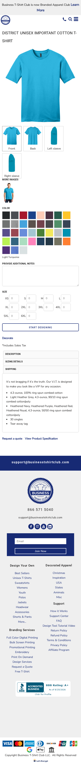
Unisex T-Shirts (22, 578)
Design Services (22, 662)
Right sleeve (11, 176)
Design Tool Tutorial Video (59, 626)
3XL (40, 307)
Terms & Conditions (59, 640)
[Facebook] (31, 526)
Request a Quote (22, 667)
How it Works (59, 611)
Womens (22, 588)
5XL (6, 316)
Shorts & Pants (22, 617)
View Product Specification (41, 438)
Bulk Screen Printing (22, 642)
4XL (58, 307)
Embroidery (22, 652)
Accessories (22, 612)
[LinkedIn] (50, 526)
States (59, 587)
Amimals (58, 592)
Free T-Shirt (22, 671)
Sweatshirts (22, 583)
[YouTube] (43, 526)
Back (33, 148)
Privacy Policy (59, 645)
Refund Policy (59, 635)
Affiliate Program (58, 650)
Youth (22, 593)
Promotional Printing (22, 647)
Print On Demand (22, 657)
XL (7, 307)
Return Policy (59, 630)
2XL (23, 307)
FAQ (59, 621)
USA (59, 583)
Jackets (22, 602)
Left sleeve (54, 148)
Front (11, 148)
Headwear (22, 607)
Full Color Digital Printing (22, 638)
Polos (22, 597)
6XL (23, 316)
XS (7, 298)
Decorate (7, 338)
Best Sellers (22, 573)
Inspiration (58, 578)
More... (22, 622)
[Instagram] (37, 526)
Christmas (59, 573)
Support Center (59, 616)
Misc (59, 597)
